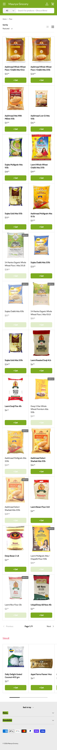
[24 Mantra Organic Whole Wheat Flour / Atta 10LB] (41, 294)
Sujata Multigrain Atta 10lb (14, 166)
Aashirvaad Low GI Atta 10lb (40, 117)
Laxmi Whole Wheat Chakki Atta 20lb (39, 166)
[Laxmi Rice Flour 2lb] (15, 587)
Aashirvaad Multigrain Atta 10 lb (41, 215)
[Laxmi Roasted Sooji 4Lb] (41, 343)
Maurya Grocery (13, 743)
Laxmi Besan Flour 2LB (40, 507)
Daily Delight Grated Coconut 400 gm (13, 676)
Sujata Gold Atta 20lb (14, 360)
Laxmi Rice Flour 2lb (13, 605)
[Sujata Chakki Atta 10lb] (15, 294)
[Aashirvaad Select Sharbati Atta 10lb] (41, 441)
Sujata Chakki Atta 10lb (14, 311)
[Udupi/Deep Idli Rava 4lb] (41, 587)
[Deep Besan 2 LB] (15, 539)
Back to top (27, 707)
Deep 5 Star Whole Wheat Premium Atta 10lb (39, 409)
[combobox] (28, 10)
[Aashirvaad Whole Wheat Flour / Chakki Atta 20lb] (41, 50)
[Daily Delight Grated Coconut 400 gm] (15, 657)
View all (6, 638)
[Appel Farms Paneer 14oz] (41, 657)
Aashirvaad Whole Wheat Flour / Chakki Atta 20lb (41, 68)
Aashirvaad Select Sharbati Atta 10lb (38, 459)
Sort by (5, 25)
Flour (10, 19)
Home (5, 19)
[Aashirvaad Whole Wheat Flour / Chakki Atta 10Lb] (15, 50)
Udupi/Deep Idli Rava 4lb (41, 605)
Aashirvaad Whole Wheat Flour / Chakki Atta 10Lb (15, 68)
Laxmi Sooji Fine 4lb (13, 406)
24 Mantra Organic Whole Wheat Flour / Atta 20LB (15, 264)
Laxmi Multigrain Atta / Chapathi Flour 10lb (40, 557)
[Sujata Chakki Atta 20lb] (41, 245)
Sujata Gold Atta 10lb (13, 213)
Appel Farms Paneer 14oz (41, 674)
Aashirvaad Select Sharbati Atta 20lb (12, 508)
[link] (11, 626)
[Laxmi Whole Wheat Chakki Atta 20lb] (41, 147)
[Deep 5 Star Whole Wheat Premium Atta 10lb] (41, 389)
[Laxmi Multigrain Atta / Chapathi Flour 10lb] (41, 539)
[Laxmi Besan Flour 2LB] (41, 490)
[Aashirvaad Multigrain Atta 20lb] (15, 441)
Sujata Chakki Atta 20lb (40, 262)
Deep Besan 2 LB (12, 556)
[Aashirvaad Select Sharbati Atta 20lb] (15, 490)
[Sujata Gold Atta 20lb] (15, 343)
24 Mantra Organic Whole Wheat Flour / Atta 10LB (41, 313)
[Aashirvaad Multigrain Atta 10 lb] (41, 196)
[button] (53, 4)
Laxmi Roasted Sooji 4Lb (41, 360)
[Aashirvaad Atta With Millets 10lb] (15, 98)
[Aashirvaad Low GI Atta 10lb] (41, 98)
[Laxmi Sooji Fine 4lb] (15, 389)
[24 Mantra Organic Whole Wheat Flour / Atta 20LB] (15, 245)
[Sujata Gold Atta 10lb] (15, 196)
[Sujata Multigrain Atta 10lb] (15, 147)
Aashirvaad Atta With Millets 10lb (13, 117)
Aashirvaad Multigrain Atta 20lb (15, 459)
